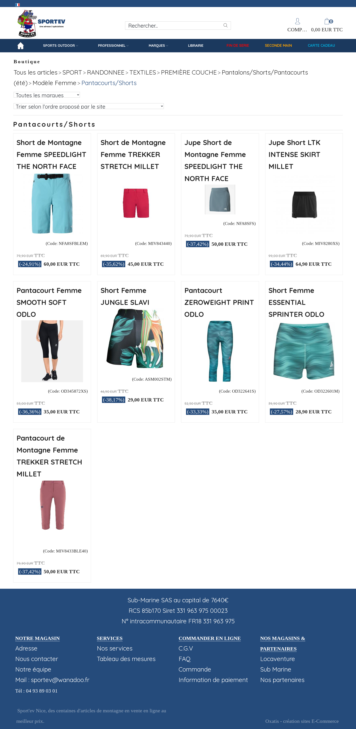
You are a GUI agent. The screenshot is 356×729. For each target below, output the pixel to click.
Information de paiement (213, 680)
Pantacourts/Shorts (109, 83)
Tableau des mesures (126, 659)
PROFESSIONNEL (111, 45)
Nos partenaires (282, 680)
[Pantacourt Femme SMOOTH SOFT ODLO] (52, 380)
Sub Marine (275, 669)
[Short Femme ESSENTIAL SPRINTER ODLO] (304, 380)
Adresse (26, 648)
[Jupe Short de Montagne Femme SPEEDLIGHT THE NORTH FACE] (220, 212)
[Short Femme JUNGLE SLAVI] (136, 368)
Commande (195, 669)
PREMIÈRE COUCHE (189, 72)
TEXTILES (142, 72)
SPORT (72, 72)
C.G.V (186, 648)
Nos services (114, 648)
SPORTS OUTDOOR (59, 45)
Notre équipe (33, 669)
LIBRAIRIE (195, 45)
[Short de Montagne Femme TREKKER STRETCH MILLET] (136, 232)
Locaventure (277, 659)
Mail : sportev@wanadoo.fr (52, 680)
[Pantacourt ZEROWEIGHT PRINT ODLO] (220, 380)
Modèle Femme (54, 83)
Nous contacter (36, 659)
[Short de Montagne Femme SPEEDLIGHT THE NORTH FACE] (52, 232)
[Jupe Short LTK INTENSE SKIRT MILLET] (304, 232)
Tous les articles (35, 72)
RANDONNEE (105, 72)
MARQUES (157, 45)
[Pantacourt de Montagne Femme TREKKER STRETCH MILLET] (52, 540)
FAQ (185, 659)
